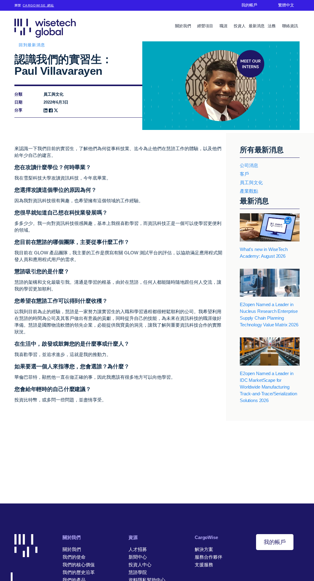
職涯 (224, 26)
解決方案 (204, 549)
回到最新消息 (32, 45)
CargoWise (206, 537)
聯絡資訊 (290, 26)
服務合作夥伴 (208, 557)
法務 (272, 26)
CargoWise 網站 (38, 5)
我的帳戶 (275, 542)
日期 (18, 102)
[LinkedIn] (46, 110)
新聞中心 (137, 557)
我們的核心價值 (79, 564)
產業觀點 (249, 191)
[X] (56, 110)
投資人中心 (139, 564)
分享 (18, 110)
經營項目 (205, 26)
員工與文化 (251, 182)
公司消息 (249, 165)
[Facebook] (51, 110)
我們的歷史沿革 (79, 572)
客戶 (244, 174)
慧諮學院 (137, 572)
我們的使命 (74, 557)
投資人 (240, 26)
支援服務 (204, 564)
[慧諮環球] (45, 28)
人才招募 (137, 549)
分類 (18, 94)
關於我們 (183, 26)
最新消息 (257, 26)
